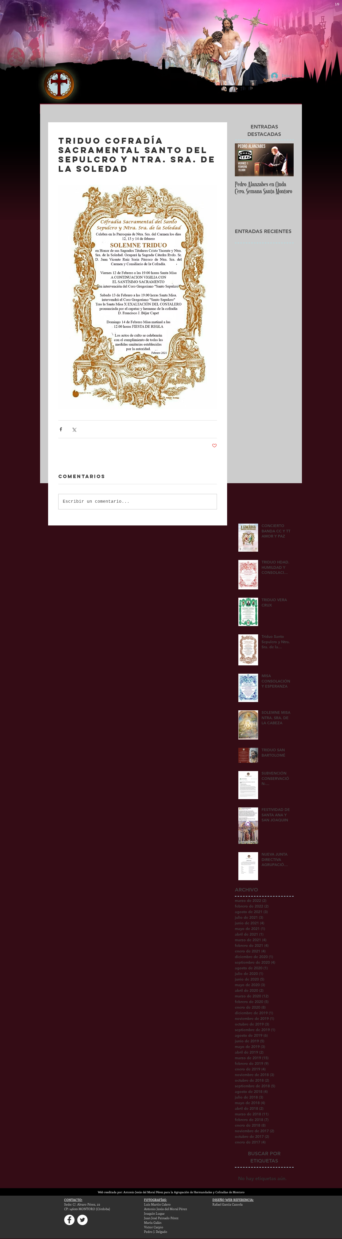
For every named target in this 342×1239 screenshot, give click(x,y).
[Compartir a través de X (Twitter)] (73, 429)
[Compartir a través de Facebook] (60, 429)
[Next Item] (285, 160)
